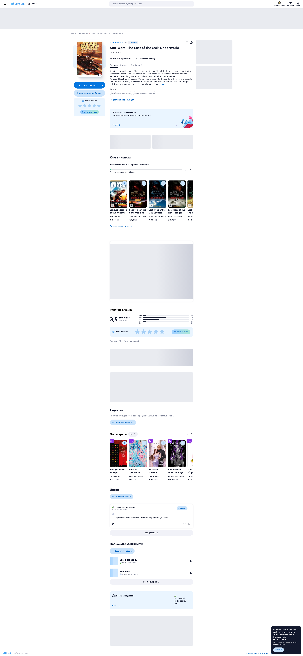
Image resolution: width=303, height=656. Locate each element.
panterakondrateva (126, 507)
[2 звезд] (85, 106)
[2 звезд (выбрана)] (116, 42)
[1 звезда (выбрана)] (114, 42)
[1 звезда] (80, 106)
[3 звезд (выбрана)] (118, 42)
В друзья (183, 508)
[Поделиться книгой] (191, 42)
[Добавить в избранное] (187, 42)
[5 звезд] (99, 106)
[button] (89, 58)
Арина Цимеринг (176, 476)
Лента (34, 3)
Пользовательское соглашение (257, 653)
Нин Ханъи (115, 476)
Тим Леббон (115, 216)
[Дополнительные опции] (102, 85)
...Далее (282, 644)
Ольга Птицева (136, 476)
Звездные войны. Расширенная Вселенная (129, 164)
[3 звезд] (89, 106)
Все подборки (150, 582)
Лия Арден (154, 476)
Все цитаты (150, 532)
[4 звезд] (94, 106)
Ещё (162, 84)
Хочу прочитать (87, 85)
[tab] (114, 66)
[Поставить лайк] (113, 523)
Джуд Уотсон (115, 52)
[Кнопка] (186, 170)
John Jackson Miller (137, 216)
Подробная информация (122, 100)
